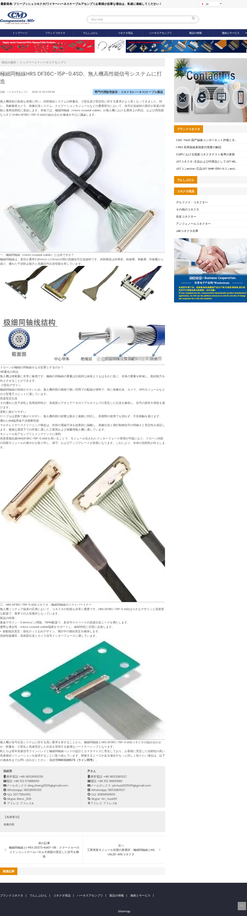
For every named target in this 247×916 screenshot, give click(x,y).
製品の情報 (195, 33)
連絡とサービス (140, 895)
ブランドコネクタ (55, 33)
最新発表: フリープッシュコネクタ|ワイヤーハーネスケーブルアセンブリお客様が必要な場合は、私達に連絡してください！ (81, 4)
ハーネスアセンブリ (160, 33)
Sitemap (124, 911)
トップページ (20, 33)
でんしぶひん (90, 33)
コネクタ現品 (125, 33)
